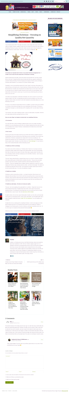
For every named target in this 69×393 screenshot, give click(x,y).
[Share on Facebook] (1, 194)
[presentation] (13, 277)
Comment (8, 356)
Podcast (58, 11)
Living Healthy (22, 32)
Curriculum (53, 11)
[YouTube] (53, 1)
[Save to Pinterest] (1, 196)
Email (20, 371)
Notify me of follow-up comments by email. (15, 377)
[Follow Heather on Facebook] (11, 256)
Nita (11, 321)
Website (34, 371)
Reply (42, 321)
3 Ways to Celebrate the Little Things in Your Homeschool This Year (12, 305)
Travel (29, 11)
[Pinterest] (49, 1)
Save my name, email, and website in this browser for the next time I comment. (20, 374)
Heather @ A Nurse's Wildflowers (19, 339)
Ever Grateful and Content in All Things (36, 285)
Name (7, 371)
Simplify (27, 32)
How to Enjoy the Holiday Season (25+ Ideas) (12, 285)
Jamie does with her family (28, 191)
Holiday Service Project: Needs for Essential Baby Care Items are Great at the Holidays (14, 261)
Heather (12, 239)
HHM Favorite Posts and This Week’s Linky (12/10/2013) (35, 261)
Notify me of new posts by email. (12, 379)
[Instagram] (46, 1)
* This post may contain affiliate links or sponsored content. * (24, 19)
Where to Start (16, 11)
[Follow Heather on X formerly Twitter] (13, 256)
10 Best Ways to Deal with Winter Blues (36, 304)
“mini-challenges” (32, 141)
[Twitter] (51, 1)
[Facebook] (44, 1)
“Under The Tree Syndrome (26, 198)
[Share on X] (1, 199)
